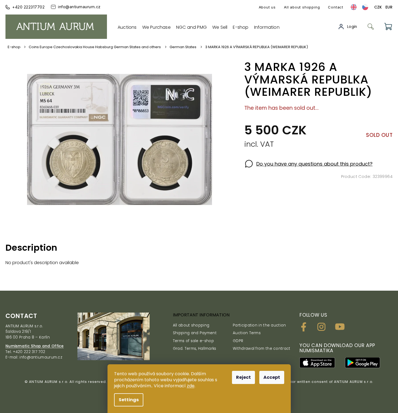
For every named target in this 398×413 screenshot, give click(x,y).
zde (190, 386)
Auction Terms (247, 333)
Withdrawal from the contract (261, 348)
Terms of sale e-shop (193, 340)
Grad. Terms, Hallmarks (194, 348)
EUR (389, 7)
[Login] (348, 26)
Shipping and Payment (195, 333)
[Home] (16, 47)
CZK (378, 7)
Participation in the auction (259, 325)
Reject (243, 377)
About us (267, 7)
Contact (335, 7)
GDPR (238, 340)
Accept (271, 377)
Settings (129, 400)
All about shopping (302, 7)
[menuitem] (127, 27)
